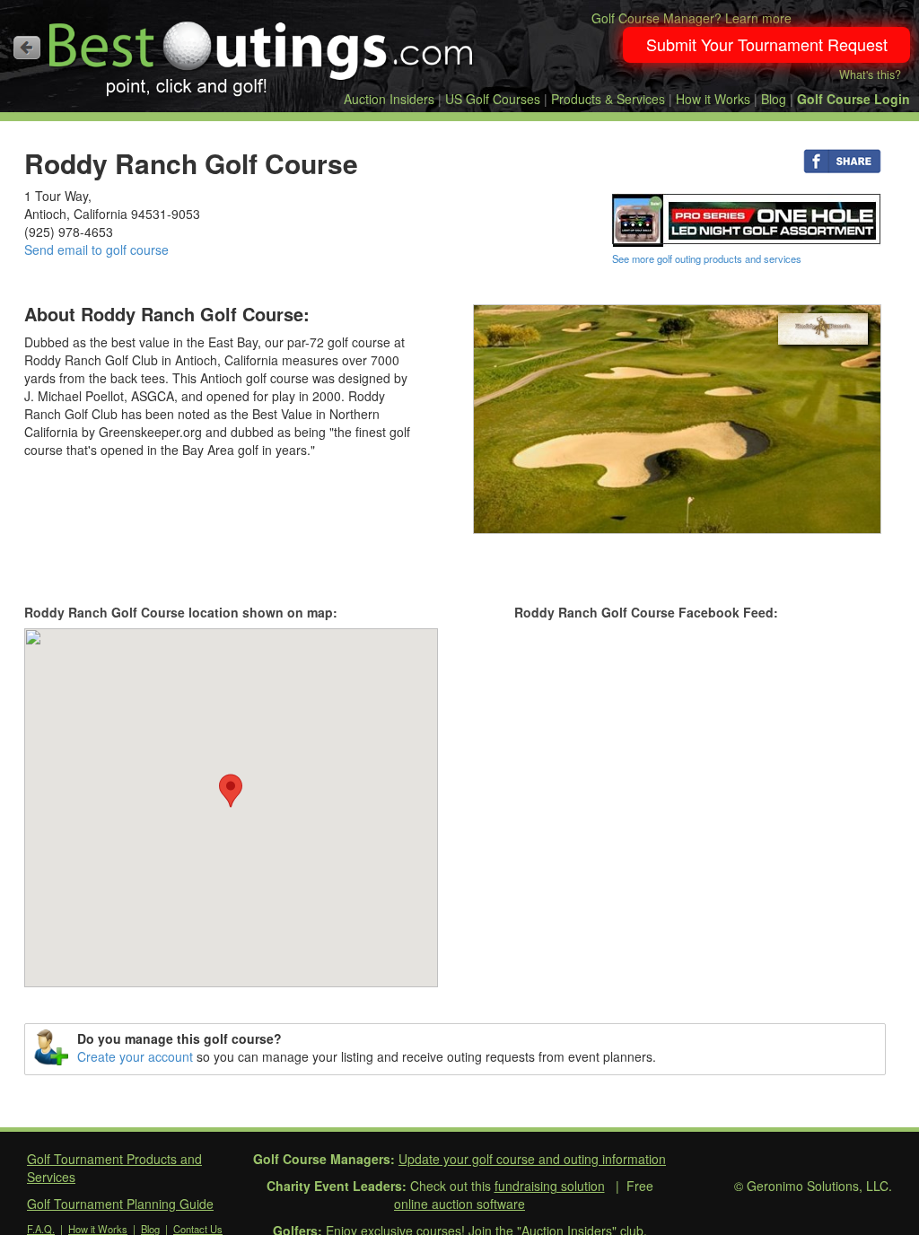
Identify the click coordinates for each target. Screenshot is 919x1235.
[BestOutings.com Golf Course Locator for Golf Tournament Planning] (261, 52)
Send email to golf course (96, 249)
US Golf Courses (492, 99)
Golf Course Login (853, 99)
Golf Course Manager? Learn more (691, 18)
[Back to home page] (26, 47)
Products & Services (608, 99)
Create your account (135, 1056)
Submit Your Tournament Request (767, 44)
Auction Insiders (389, 99)
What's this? (870, 74)
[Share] (842, 160)
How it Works (713, 99)
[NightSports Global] (746, 218)
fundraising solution (550, 1186)
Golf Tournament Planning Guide (120, 1204)
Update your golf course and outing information (532, 1159)
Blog (773, 99)
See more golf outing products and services (706, 258)
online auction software (459, 1204)
